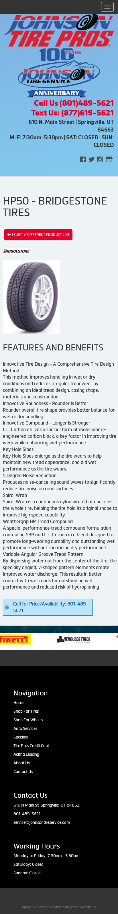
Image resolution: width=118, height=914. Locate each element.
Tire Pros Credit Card (31, 745)
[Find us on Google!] (109, 159)
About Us (21, 763)
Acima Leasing (26, 754)
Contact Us (23, 771)
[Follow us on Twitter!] (91, 159)
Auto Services (25, 728)
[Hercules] (65, 638)
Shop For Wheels (28, 720)
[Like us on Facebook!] (83, 159)
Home (18, 702)
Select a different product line (40, 235)
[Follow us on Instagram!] (100, 159)
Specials (20, 737)
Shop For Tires (26, 711)
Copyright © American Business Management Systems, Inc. (59, 907)
